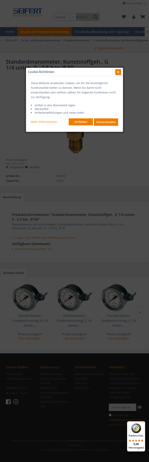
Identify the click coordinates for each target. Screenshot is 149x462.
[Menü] (142, 423)
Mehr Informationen (44, 122)
